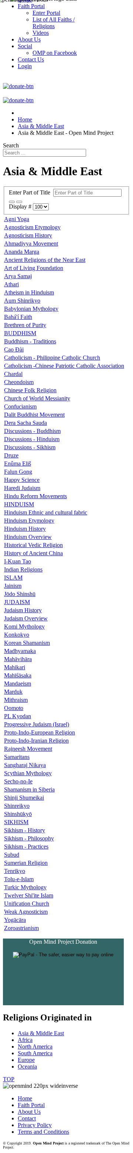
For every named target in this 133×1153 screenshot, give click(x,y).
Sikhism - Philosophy (29, 838)
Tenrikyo (14, 871)
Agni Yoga (16, 219)
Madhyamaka (20, 651)
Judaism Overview (26, 618)
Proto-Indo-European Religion (39, 732)
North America (35, 1046)
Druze (11, 455)
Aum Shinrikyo (22, 300)
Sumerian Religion (26, 863)
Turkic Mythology (25, 887)
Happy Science (22, 480)
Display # (21, 206)
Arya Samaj (18, 276)
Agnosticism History (28, 235)
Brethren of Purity (25, 325)
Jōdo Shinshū (19, 594)
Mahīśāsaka (17, 675)
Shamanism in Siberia (29, 789)
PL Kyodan (17, 716)
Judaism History (23, 610)
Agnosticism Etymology (32, 227)
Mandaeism (17, 683)
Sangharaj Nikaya (25, 765)
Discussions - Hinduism (31, 439)
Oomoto (13, 708)
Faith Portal (31, 1105)
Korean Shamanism (27, 643)
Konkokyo (16, 635)
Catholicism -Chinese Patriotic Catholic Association (64, 366)
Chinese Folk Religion (30, 390)
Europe (26, 1060)
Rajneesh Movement (28, 749)
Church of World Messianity (37, 398)
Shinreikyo (17, 806)
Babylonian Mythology (31, 309)
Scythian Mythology (28, 773)
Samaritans (17, 757)
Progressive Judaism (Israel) (36, 724)
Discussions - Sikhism (29, 447)
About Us (29, 1112)
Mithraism (16, 700)
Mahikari (14, 667)
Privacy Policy (35, 1125)
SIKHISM (16, 822)
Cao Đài (14, 349)
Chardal (13, 374)
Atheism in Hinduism (29, 292)
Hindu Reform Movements (35, 496)
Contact (27, 1118)
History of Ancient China (33, 553)
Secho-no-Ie (18, 781)
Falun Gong (18, 472)
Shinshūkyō (18, 814)
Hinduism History (25, 529)
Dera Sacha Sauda (25, 423)
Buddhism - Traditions (30, 341)
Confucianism (20, 406)
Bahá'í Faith (18, 317)
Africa (25, 1040)
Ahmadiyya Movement (31, 243)
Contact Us (31, 59)
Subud (11, 855)
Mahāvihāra (18, 659)
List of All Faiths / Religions (54, 22)
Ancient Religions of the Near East (44, 260)
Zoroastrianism (21, 928)
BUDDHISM (20, 333)
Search (11, 145)
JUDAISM (17, 602)
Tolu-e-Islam (19, 879)
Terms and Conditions (43, 1132)
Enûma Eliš (17, 463)
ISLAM (13, 577)
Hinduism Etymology (29, 520)
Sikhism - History (24, 830)
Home (25, 1098)
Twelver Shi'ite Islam (28, 895)
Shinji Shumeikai (24, 797)
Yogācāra (15, 920)
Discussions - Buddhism (32, 431)
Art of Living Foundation (33, 268)
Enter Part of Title (31, 192)
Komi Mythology (24, 626)
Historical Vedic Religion (33, 545)
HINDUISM (19, 504)
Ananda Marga (21, 252)
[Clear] (19, 202)
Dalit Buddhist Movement (34, 414)
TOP (8, 1079)
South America (35, 1053)
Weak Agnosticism (26, 912)
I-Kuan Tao (17, 561)
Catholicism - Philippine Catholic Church (52, 357)
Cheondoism (19, 382)
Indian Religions (23, 569)
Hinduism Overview (28, 537)
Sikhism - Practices (26, 846)
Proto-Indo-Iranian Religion (36, 740)
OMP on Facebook (55, 53)
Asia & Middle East (41, 1033)
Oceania (27, 1066)
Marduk (13, 692)
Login (25, 66)
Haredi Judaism (22, 488)
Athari (11, 284)
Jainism (12, 586)
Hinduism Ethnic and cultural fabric (45, 512)
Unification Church (26, 903)
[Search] (12, 202)
